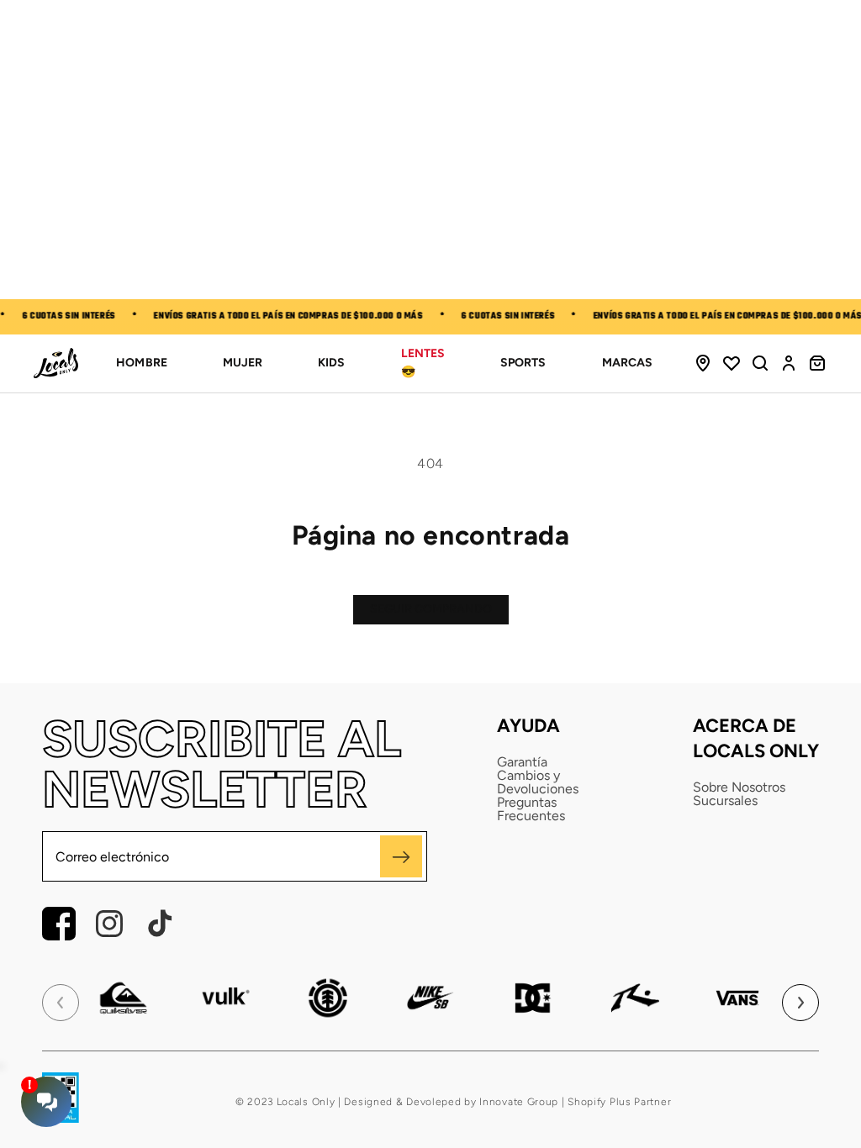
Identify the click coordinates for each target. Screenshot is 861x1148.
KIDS (331, 362)
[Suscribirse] (401, 856)
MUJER (242, 362)
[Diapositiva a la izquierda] (60, 1002)
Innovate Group (518, 1102)
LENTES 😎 (423, 362)
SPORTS (523, 362)
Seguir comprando (431, 609)
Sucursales (725, 801)
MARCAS (627, 362)
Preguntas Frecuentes (531, 809)
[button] (760, 363)
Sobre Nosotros (739, 787)
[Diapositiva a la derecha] (800, 1002)
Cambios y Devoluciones (537, 782)
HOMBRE (141, 362)
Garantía (522, 762)
